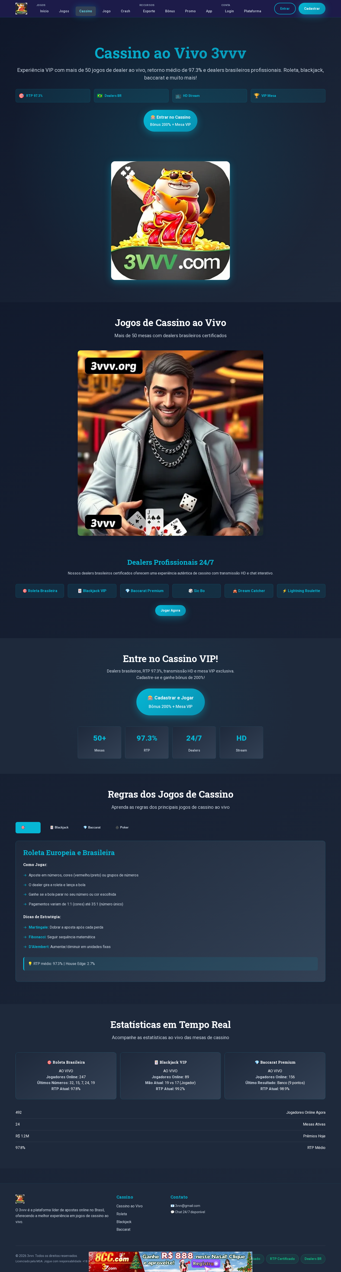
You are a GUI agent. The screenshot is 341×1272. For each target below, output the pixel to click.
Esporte (149, 11)
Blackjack (124, 1222)
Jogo (106, 11)
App (209, 11)
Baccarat (123, 1229)
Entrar (285, 8)
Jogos (64, 11)
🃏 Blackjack (59, 827)
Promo (190, 11)
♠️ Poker (122, 827)
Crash (125, 11)
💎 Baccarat (91, 827)
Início (44, 11)
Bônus (170, 11)
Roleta (121, 1214)
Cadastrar (312, 8)
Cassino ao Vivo (129, 1206)
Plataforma (252, 11)
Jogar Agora (170, 610)
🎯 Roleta (28, 827)
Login (229, 11)
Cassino (85, 11)
